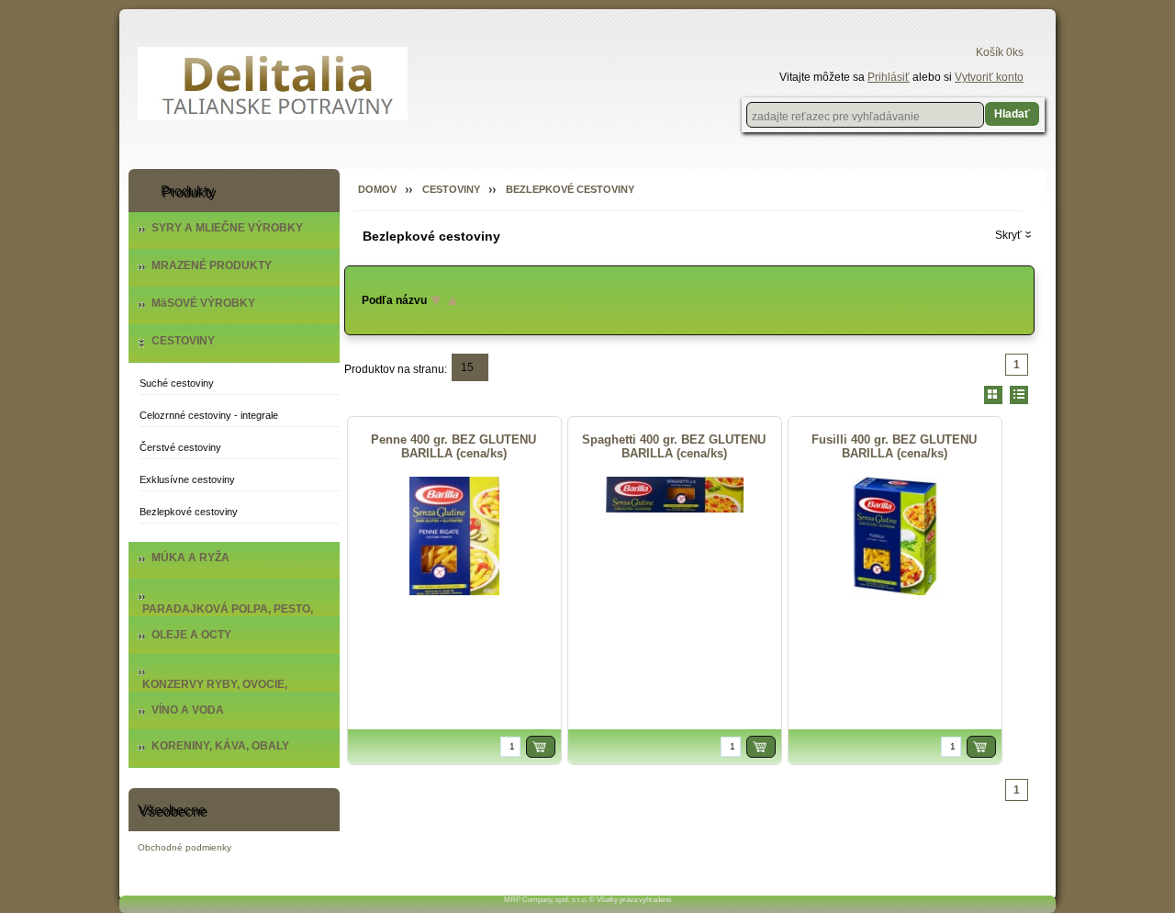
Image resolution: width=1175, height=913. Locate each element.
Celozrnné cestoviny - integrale (209, 415)
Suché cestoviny (177, 383)
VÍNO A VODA (187, 710)
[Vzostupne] (450, 300)
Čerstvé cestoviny (180, 447)
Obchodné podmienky (184, 847)
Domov (377, 189)
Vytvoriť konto (989, 77)
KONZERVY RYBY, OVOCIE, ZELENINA (214, 691)
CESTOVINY (183, 340)
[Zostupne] (434, 300)
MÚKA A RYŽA (190, 557)
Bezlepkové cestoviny (189, 511)
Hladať (1012, 113)
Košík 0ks (1000, 52)
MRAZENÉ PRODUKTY (211, 265)
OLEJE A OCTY (191, 634)
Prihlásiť (888, 77)
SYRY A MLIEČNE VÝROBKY (227, 227)
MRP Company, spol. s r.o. (546, 900)
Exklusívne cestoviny (187, 479)
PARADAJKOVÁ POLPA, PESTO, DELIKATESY (227, 615)
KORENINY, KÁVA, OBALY (220, 745)
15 (467, 367)
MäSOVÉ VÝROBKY (203, 303)
